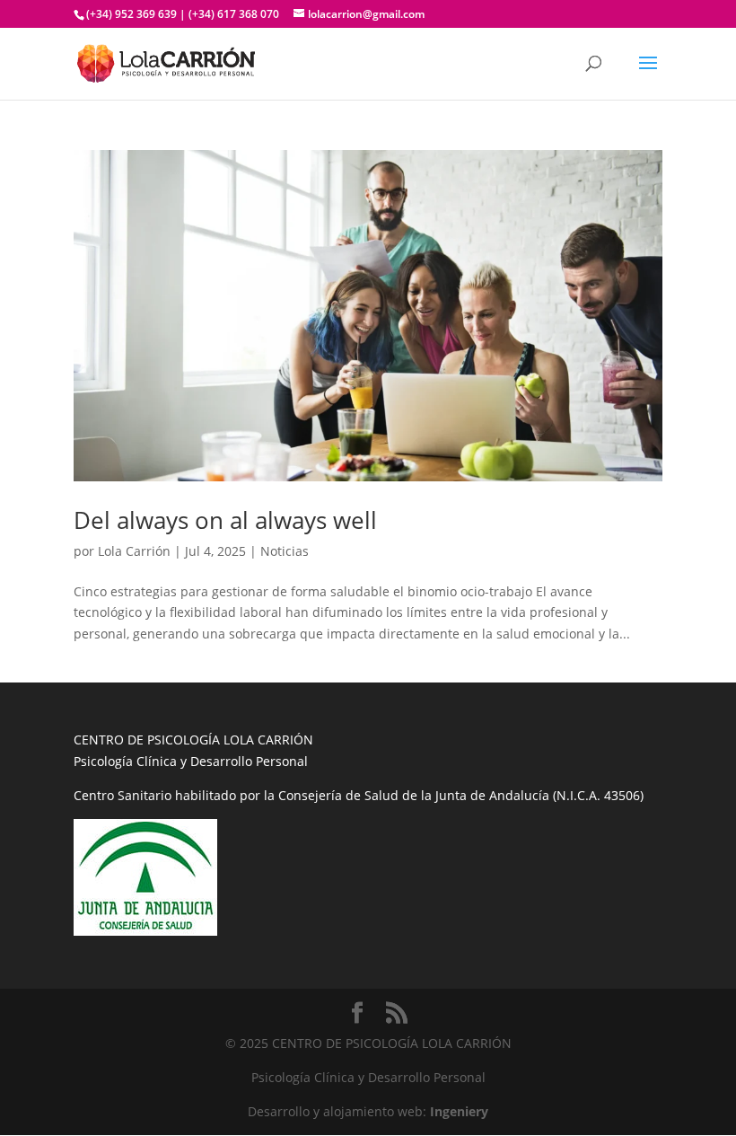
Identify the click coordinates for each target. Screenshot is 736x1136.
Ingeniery (459, 1111)
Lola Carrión (134, 550)
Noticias (284, 550)
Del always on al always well (225, 520)
